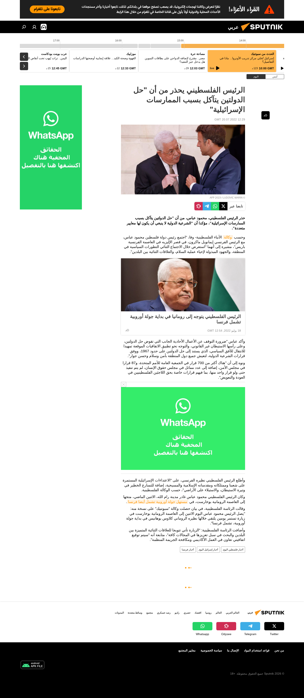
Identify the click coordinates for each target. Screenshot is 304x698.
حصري (187, 612)
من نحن (279, 650)
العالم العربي (232, 612)
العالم (219, 612)
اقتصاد (198, 612)
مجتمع (149, 612)
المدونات (119, 612)
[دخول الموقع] (34, 27)
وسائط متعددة (135, 612)
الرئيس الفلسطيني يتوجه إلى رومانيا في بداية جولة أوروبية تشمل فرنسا (185, 319)
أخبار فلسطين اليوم (233, 549)
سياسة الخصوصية (211, 650)
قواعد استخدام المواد (256, 650)
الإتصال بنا (233, 650)
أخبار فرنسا (188, 549)
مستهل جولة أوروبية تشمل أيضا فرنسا (157, 502)
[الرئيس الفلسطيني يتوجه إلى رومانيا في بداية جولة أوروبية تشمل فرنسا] (183, 284)
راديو (177, 612)
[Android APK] (32, 665)
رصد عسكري (164, 612)
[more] (127, 330)
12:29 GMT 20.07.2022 (229, 119)
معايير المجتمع (187, 650)
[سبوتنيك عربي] (263, 32)
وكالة (228, 237)
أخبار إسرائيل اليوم (208, 549)
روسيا (208, 612)
